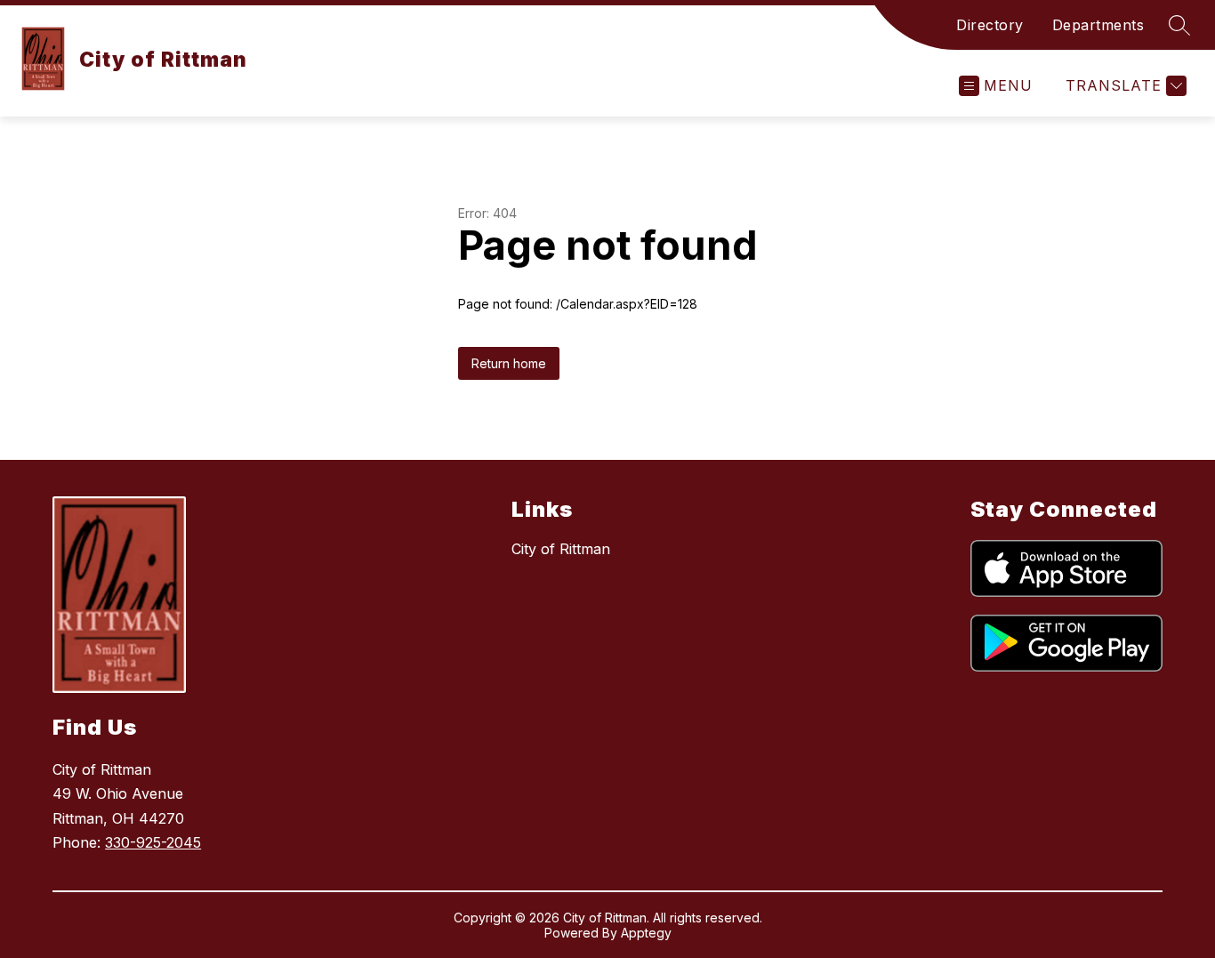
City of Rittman (560, 549)
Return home (508, 363)
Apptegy (646, 932)
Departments (1098, 25)
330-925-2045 (153, 842)
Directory (990, 25)
